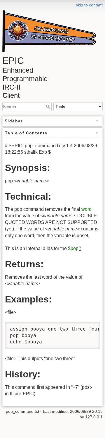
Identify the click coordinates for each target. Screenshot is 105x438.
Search (48, 107)
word (86, 209)
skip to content (89, 5)
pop (74, 248)
